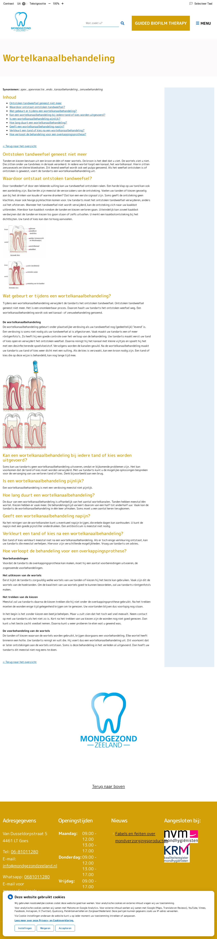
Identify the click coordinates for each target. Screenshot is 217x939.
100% (56, 3)
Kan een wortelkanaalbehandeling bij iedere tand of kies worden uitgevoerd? (57, 115)
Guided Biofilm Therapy (161, 23)
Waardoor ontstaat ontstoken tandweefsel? (37, 107)
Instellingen (25, 928)
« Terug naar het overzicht (20, 146)
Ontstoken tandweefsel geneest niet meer (35, 103)
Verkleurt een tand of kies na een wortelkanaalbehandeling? (46, 130)
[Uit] (25, 4)
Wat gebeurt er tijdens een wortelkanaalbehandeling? (43, 111)
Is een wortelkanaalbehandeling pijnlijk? (34, 119)
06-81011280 (24, 852)
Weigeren (45, 928)
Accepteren (65, 928)
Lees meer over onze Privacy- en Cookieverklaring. (44, 920)
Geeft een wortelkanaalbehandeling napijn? (36, 126)
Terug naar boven (108, 786)
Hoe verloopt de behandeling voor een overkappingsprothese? (47, 134)
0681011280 (37, 877)
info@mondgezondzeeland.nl (30, 866)
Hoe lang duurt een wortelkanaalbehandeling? (38, 122)
